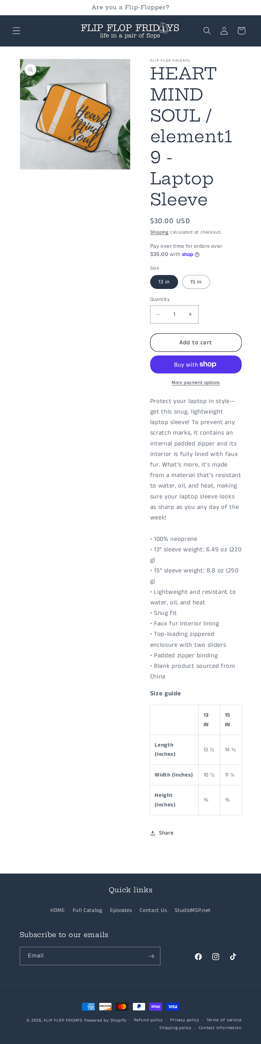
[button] (16, 30)
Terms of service (224, 1020)
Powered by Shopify (105, 1020)
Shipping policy (175, 1028)
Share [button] (166, 833)
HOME (57, 910)
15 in (196, 282)
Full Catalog (87, 910)
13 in (164, 282)
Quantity (160, 299)
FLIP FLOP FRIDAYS (63, 1020)
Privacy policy (184, 1020)
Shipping (159, 232)
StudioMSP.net (193, 910)
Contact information (220, 1028)
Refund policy (148, 1020)
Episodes (121, 910)
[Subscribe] (151, 956)
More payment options (196, 383)
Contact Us (153, 910)
